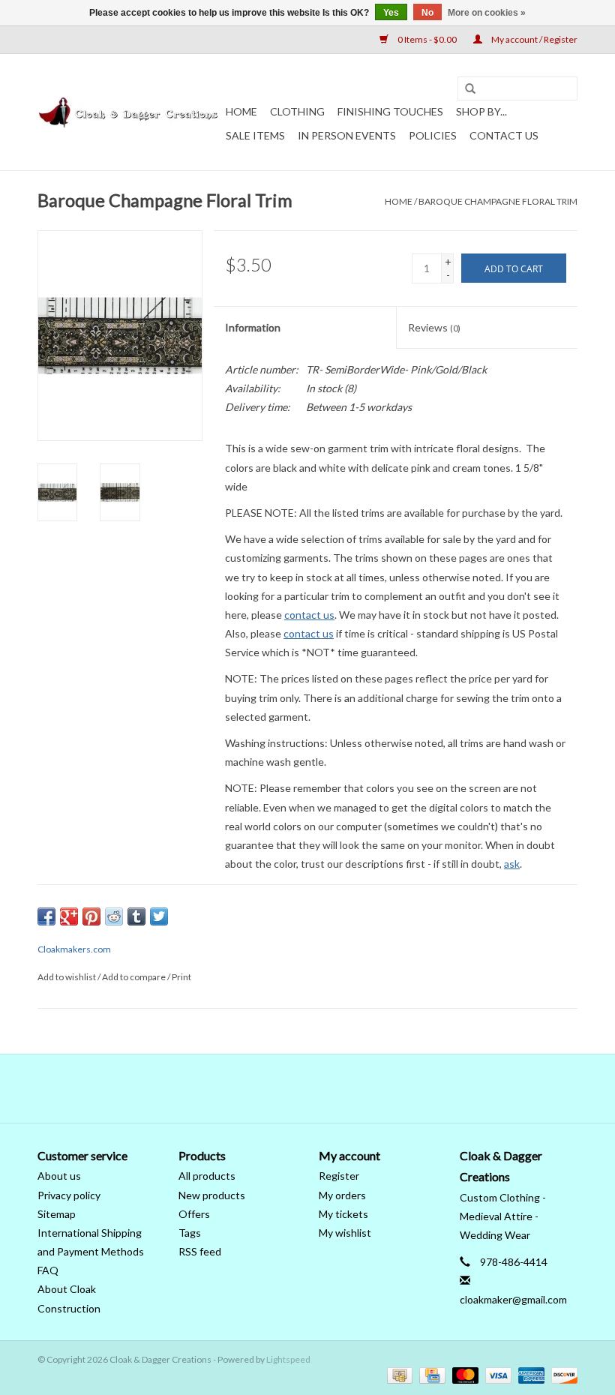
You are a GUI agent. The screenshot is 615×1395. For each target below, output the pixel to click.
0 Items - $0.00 (427, 39)
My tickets (343, 1214)
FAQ (48, 1270)
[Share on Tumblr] (137, 917)
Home (241, 111)
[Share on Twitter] (159, 917)
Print (181, 976)
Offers (194, 1214)
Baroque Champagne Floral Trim (498, 201)
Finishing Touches (390, 111)
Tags (189, 1232)
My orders (342, 1195)
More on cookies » (487, 13)
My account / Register (534, 39)
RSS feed (199, 1251)
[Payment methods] (398, 1374)
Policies (433, 135)
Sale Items (255, 135)
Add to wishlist (67, 976)
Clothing (297, 111)
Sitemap (57, 1214)
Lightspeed (288, 1359)
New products (211, 1195)
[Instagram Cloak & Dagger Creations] (334, 1088)
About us (59, 1175)
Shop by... (481, 111)
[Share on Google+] (69, 917)
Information (252, 327)
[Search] (470, 89)
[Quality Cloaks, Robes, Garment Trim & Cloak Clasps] (129, 112)
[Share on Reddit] (114, 917)
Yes (391, 13)
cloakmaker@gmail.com (513, 1299)
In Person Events (347, 135)
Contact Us (504, 135)
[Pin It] (91, 917)
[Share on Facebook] (47, 917)
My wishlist (345, 1232)
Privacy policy (69, 1195)
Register (339, 1175)
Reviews (434, 327)
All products (207, 1175)
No (428, 13)
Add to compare (134, 976)
